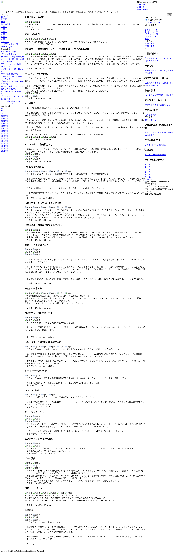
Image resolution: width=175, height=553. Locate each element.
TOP (3, 17)
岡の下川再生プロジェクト (12, 86)
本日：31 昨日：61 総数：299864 (143, 7)
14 (155, 32)
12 (151, 32)
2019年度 (5, 133)
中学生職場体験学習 (9, 74)
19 (151, 34)
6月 (2, 109)
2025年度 (5, 119)
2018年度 (5, 136)
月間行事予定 (150, 44)
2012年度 (5, 151)
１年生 (4, 27)
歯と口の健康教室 (8, 89)
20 (153, 34)
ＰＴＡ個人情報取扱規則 (155, 155)
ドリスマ (5, 42)
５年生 (4, 37)
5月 (2, 111)
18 (150, 34)
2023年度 (5, 124)
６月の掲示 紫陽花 (9, 52)
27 (153, 36)
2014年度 (5, 146)
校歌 (3, 22)
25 (150, 36)
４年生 (4, 34)
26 (151, 36)
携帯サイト (149, 179)
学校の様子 (5, 24)
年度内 (150, 20)
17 (148, 34)
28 (155, 36)
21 (155, 34)
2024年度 (5, 121)
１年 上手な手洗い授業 (10, 101)
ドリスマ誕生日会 (8, 54)
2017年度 (5, 138)
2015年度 (5, 143)
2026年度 (5, 116)
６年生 (4, 39)
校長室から (5, 19)
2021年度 (5, 129)
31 (148, 39)
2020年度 (5, 131)
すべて (159, 20)
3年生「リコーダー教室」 (12, 64)
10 (148, 32)
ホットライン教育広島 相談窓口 (159, 95)
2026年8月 (152, 22)
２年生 (4, 29)
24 (148, 36)
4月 (2, 114)
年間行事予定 (150, 46)
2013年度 (5, 148)
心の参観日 (5, 67)
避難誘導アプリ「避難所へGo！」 (159, 105)
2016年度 (5, 141)
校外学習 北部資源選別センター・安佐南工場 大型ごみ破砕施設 (12, 59)
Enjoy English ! (7, 104)
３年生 (4, 32)
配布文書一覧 (150, 120)
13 (153, 32)
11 (149, 32)
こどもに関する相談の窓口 (156, 145)
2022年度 (5, 126)
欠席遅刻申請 (150, 115)
